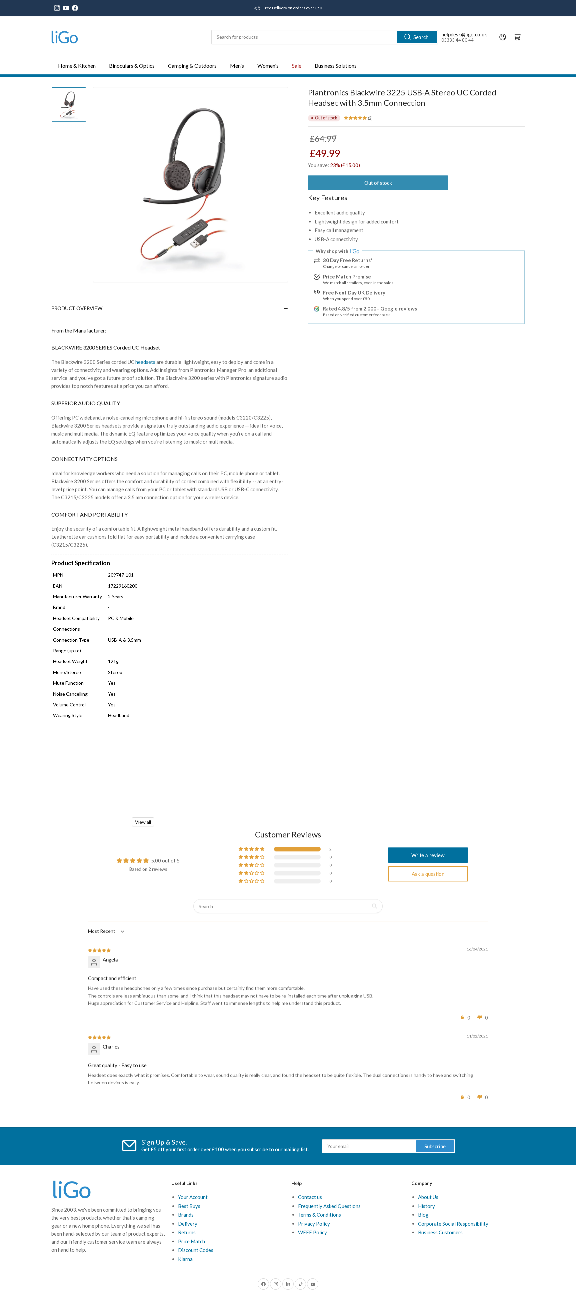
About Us (428, 1197)
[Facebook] (75, 8)
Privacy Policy (314, 1224)
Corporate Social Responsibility (453, 1224)
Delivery (187, 1224)
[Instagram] (57, 8)
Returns (187, 1232)
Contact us (310, 1197)
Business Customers (440, 1232)
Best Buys (189, 1206)
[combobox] (324, 37)
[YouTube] (66, 8)
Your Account (193, 1197)
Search (420, 37)
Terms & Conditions (319, 1215)
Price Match (191, 1241)
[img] (99, 950)
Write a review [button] (428, 855)
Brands (186, 1215)
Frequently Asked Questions (329, 1206)
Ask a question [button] (428, 874)
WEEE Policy (312, 1232)
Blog (423, 1215)
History (426, 1206)
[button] (252, 849)
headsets (145, 362)
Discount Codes (195, 1250)
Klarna (185, 1259)
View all (143, 822)
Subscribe (435, 1146)
